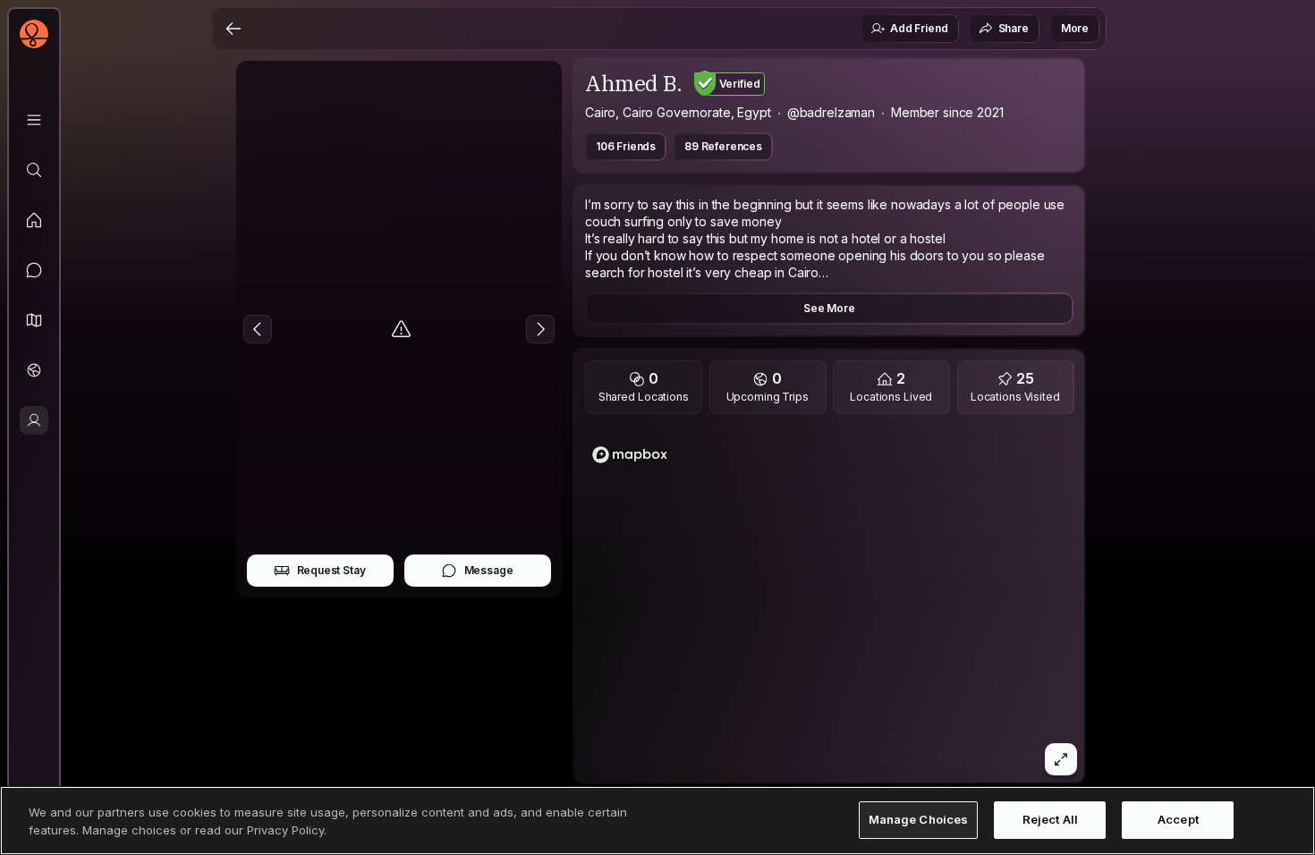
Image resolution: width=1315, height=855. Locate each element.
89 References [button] (723, 146)
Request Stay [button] (331, 570)
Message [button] (488, 570)
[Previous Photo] (257, 329)
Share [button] (1013, 28)
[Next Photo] (540, 329)
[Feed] (34, 220)
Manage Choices (919, 820)
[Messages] (34, 270)
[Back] (233, 28)
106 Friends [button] (626, 146)
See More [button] (829, 308)
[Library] (34, 120)
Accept (1178, 820)
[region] (830, 604)
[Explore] (34, 170)
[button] (34, 320)
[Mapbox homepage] (629, 454)
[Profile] (34, 420)
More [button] (1075, 28)
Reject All (1050, 820)
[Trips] (34, 370)
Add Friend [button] (918, 28)
